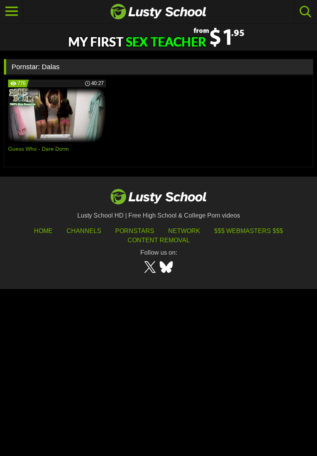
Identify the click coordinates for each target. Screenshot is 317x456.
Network (184, 231)
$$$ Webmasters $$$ (248, 231)
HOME (43, 231)
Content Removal (159, 240)
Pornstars (134, 231)
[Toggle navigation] (11, 11)
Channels (83, 231)
